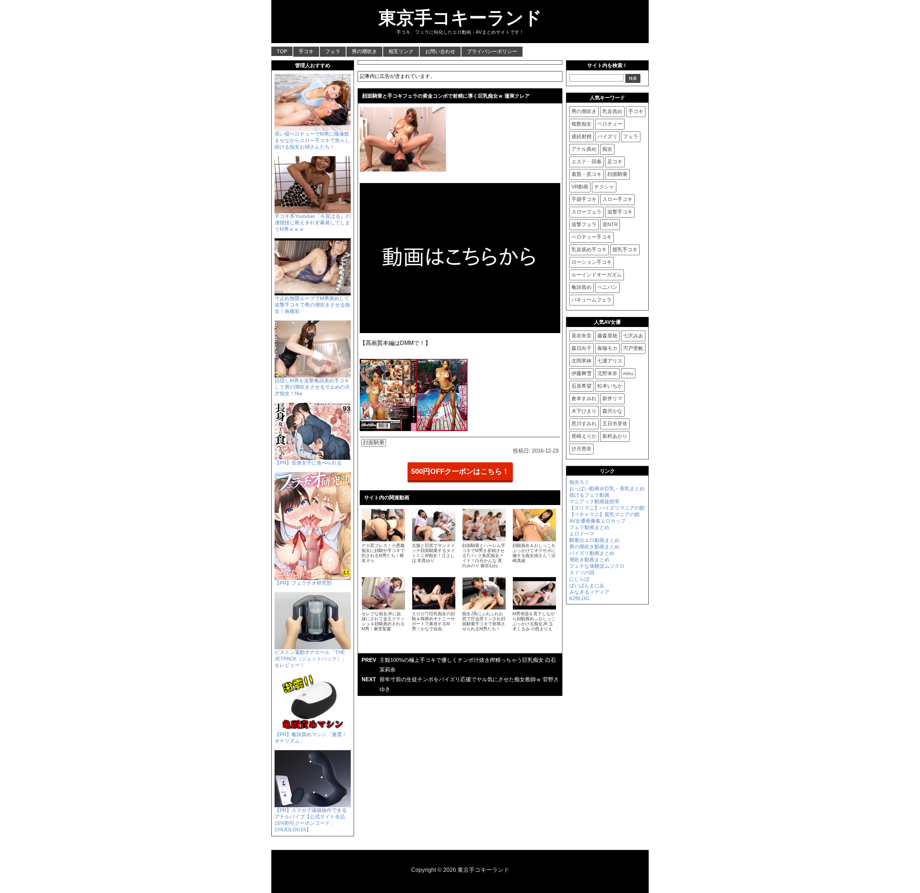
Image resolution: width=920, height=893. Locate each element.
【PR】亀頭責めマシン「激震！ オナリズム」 (311, 737)
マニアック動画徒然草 (594, 501)
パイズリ (607, 136)
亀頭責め (581, 287)
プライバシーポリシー (492, 51)
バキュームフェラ (591, 300)
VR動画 (579, 187)
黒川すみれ (584, 423)
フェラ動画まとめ (589, 527)
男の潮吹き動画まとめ (594, 547)
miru (628, 373)
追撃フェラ (584, 224)
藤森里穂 (607, 335)
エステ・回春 (586, 161)
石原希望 (581, 386)
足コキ (614, 161)
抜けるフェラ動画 (589, 495)
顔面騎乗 (374, 442)
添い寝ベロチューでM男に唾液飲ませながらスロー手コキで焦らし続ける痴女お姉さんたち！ (312, 140)
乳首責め (612, 111)
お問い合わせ (440, 51)
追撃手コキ (619, 212)
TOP (282, 51)
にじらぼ (579, 579)
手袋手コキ (584, 199)
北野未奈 (607, 373)
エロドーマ (581, 534)
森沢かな (612, 411)
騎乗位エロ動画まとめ (594, 540)
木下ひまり (584, 411)
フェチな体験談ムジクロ (597, 566)
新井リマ (612, 398)
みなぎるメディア (589, 592)
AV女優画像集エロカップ (597, 521)
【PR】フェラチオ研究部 (303, 583)
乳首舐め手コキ (589, 249)
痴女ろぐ (579, 482)
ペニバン (607, 287)
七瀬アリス (609, 361)
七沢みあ (633, 335)
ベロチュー (609, 124)
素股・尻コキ (586, 174)
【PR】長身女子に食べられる (308, 463)
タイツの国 (581, 572)
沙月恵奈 (581, 449)
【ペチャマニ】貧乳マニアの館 (604, 514)
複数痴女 (581, 124)
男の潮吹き (364, 51)
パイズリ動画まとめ (592, 553)
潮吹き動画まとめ (589, 559)
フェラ (332, 51)
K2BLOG (579, 598)
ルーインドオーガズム (596, 274)
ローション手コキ (591, 262)
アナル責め (584, 149)
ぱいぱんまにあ (586, 585)
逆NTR (610, 224)
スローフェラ (586, 212)
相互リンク (401, 51)
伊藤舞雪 (581, 373)
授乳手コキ (625, 249)
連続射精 (581, 136)
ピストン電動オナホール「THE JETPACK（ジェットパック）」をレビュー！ (311, 658)
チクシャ (604, 187)
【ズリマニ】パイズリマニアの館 (607, 508)
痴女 (607, 149)
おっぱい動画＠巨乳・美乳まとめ (607, 488)
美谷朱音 (581, 335)
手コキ (306, 51)
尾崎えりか (584, 436)
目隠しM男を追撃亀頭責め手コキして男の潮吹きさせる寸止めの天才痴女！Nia (312, 387)
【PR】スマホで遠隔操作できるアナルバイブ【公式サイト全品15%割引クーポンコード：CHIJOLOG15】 (311, 819)
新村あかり (614, 436)
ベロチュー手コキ (591, 237)
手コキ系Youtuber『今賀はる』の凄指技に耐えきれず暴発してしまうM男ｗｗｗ (312, 222)
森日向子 (581, 348)
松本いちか (609, 386)
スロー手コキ (617, 199)
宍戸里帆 (633, 348)
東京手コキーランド (460, 18)
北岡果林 (581, 361)
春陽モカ (607, 348)
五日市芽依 (614, 423)
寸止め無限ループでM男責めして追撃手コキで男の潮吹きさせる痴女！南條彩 (312, 304)
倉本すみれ (584, 398)
